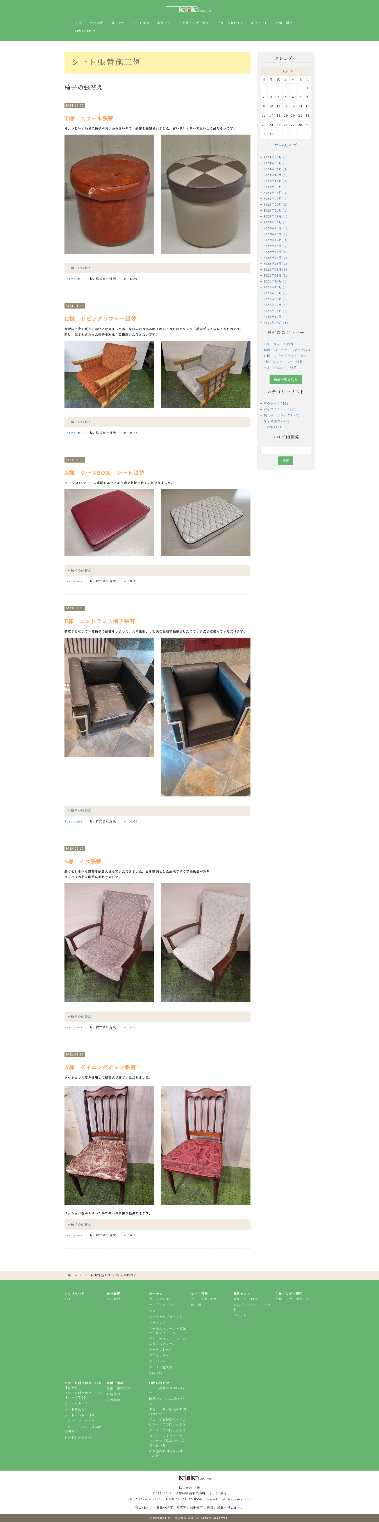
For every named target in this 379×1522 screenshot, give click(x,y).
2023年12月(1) (276, 175)
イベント (240, 1315)
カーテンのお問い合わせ (167, 1430)
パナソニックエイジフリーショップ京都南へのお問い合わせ (167, 1441)
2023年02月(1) (276, 216)
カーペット (157, 1361)
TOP (68, 1299)
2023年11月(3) (276, 180)
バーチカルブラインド (166, 1316)
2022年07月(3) (276, 240)
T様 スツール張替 (279, 344)
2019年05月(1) (276, 322)
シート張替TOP (203, 1299)
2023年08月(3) (276, 192)
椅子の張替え (81, 268)
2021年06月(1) (276, 299)
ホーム (73, 1275)
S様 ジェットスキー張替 (283, 361)
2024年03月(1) (276, 163)
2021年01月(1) (276, 310)
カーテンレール (161, 1349)
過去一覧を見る (286, 379)
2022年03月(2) (276, 263)
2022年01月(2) (276, 275)
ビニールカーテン (77, 1403)
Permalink (73, 278)
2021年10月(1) (276, 287)
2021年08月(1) (276, 293)
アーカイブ (285, 146)
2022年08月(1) (276, 234)
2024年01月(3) (276, 169)
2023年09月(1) (276, 186)
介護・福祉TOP (119, 1388)
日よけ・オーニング (79, 1421)
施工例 (196, 1304)
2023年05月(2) (276, 204)
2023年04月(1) (276, 210)
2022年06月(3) (276, 245)
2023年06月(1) (276, 198)
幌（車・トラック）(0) (282, 415)
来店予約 (156, 1373)
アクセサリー (159, 1355)
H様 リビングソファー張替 (285, 356)
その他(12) (273, 427)
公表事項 (113, 1400)
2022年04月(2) (276, 257)
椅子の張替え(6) (277, 421)
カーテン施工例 (161, 1367)
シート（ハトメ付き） (81, 1415)
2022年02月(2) (276, 269)
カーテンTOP (160, 1299)
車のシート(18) (276, 403)
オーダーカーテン (162, 1304)
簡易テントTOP (245, 1299)
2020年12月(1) (276, 316)
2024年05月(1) (276, 157)
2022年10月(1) (276, 228)
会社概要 (113, 1299)
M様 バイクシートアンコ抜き (287, 350)
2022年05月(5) (276, 251)
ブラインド (157, 1322)
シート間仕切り (76, 1409)
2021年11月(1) (276, 281)
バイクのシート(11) (279, 409)
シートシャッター (77, 1437)
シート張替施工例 (97, 1275)
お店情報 (113, 1394)
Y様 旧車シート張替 (280, 367)
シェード (156, 1310)
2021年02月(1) (276, 305)
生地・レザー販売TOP (293, 1299)
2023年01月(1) (276, 222)
